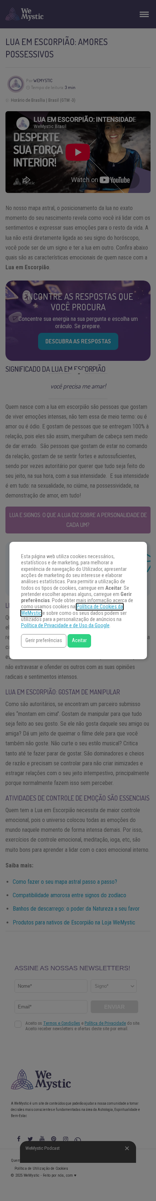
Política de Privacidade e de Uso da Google (65, 625)
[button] (43, 641)
